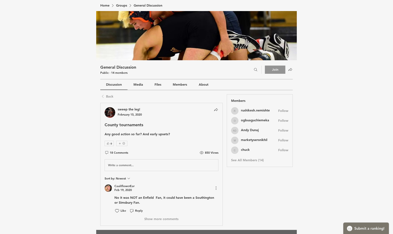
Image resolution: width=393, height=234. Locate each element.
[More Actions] (215, 188)
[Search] (255, 70)
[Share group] (290, 69)
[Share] (215, 109)
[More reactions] (121, 143)
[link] (114, 84)
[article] (161, 164)
